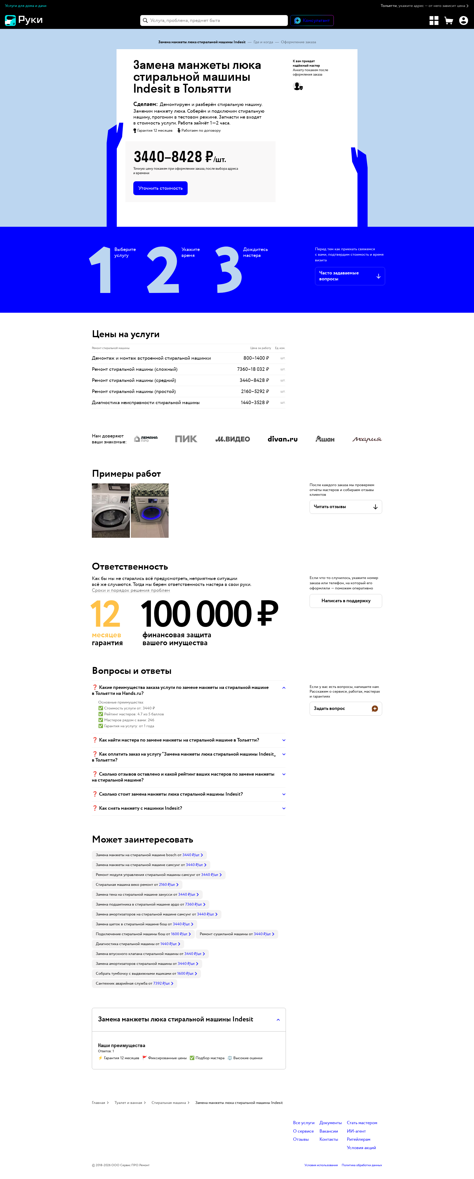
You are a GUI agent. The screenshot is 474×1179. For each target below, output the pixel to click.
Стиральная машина (169, 1103)
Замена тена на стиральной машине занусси (134, 894)
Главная (98, 1103)
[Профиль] (463, 20)
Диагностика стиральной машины (125, 944)
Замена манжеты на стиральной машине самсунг (138, 865)
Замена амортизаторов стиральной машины (134, 964)
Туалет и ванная (128, 1103)
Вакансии (328, 1131)
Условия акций (361, 1148)
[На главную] (32, 20)
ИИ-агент (356, 1131)
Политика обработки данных (362, 1165)
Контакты (328, 1139)
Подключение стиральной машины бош (130, 934)
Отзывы (301, 1139)
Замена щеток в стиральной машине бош (131, 924)
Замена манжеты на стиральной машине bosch (136, 855)
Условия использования (321, 1165)
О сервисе (303, 1131)
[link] (149, 855)
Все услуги (304, 1123)
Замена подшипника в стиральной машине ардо (137, 904)
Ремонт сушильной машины (224, 934)
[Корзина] (448, 20)
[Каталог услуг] (434, 20)
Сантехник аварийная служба (121, 983)
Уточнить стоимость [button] (160, 188)
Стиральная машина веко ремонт (124, 885)
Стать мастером (362, 1123)
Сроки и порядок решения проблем (131, 590)
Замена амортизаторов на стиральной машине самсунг (143, 914)
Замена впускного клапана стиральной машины (137, 954)
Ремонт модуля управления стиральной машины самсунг (145, 875)
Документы (330, 1123)
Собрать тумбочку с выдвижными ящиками (133, 973)
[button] (425, 6)
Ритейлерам (358, 1139)
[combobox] (214, 20)
